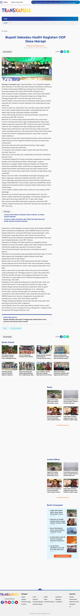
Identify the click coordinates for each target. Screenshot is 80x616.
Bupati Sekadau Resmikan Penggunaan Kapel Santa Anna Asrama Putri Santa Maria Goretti (24, 320)
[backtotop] (40, 590)
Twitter (13, 605)
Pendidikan (58, 601)
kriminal (23, 604)
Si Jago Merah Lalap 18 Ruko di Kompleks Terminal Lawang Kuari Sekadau (57, 539)
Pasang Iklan (73, 599)
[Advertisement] (62, 442)
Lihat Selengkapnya (62, 556)
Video (7, 23)
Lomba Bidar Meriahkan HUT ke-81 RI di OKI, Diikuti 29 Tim (57, 547)
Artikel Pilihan (53, 459)
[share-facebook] (61, 51)
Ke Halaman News (62, 425)
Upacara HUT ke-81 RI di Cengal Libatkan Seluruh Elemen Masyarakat (55, 2)
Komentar (8, 52)
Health (23, 597)
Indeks (6, 19)
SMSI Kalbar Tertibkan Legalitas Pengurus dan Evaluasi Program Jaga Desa (70, 418)
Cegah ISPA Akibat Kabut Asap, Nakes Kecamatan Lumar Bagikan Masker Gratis (53, 401)
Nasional (35, 599)
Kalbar (46, 597)
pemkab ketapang (38, 604)
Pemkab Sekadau (16, 328)
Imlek (34, 597)
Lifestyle (23, 599)
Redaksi (71, 597)
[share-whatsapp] (68, 51)
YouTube (18, 605)
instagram (72, 604)
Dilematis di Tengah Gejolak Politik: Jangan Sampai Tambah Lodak (57, 521)
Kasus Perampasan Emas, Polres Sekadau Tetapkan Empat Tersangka (57, 530)
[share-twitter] (64, 51)
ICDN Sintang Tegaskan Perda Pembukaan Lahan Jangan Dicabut (54, 418)
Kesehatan (58, 597)
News (5, 328)
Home (6, 2)
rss (70, 606)
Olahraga (58, 599)
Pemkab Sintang (49, 601)
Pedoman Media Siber (74, 601)
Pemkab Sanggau (26, 601)
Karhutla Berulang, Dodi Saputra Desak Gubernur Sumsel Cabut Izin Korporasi (71, 401)
